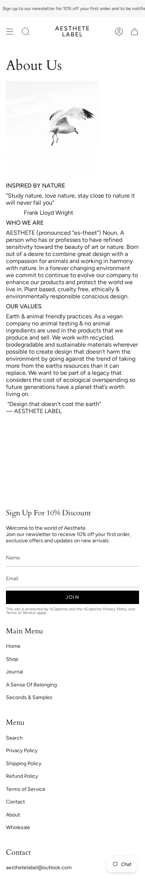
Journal (14, 672)
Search (14, 738)
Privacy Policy (115, 609)
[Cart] (134, 31)
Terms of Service (21, 612)
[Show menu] (9, 31)
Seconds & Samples (29, 697)
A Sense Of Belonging (31, 685)
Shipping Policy (23, 763)
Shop (12, 659)
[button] (25, 31)
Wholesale (18, 827)
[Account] (119, 31)
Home (13, 646)
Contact (15, 802)
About (13, 815)
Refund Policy (22, 776)
